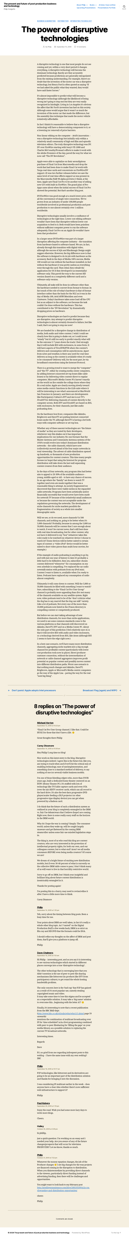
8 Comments (81, 47)
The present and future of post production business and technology (30, 5)
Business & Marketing (46, 21)
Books (92, 5)
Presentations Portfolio (106, 8)
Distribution (63, 21)
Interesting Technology (81, 21)
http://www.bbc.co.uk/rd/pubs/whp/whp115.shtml (61, 1013)
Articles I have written (107, 5)
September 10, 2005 (64, 47)
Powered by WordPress (81, 1233)
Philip (49, 47)
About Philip (81, 5)
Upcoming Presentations (86, 8)
